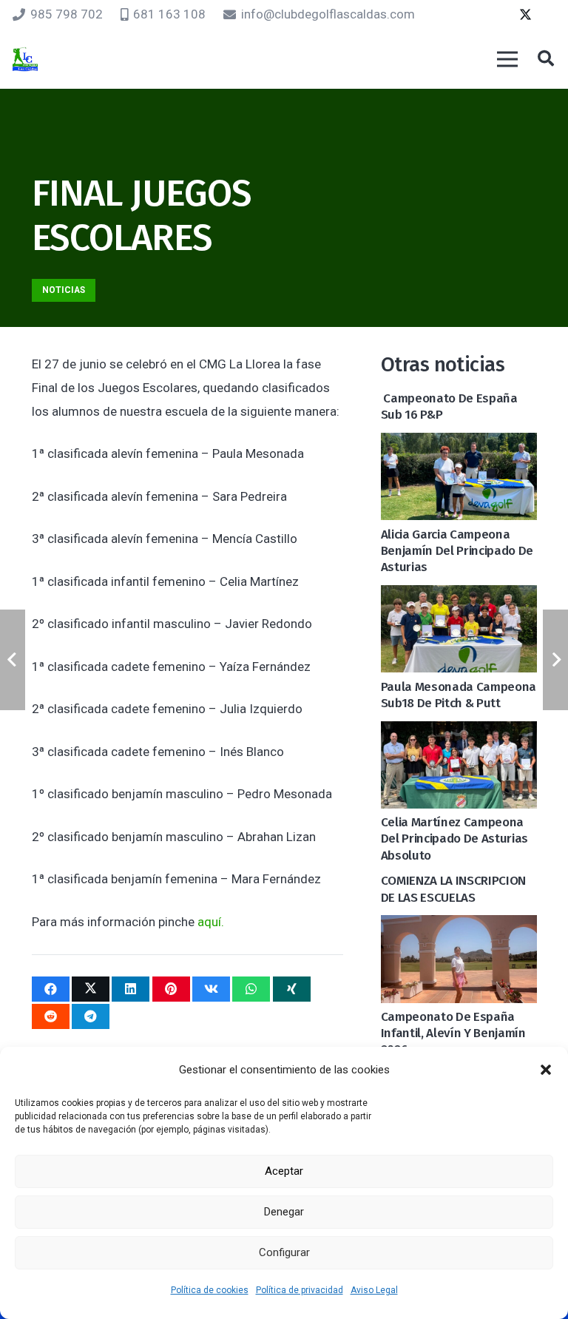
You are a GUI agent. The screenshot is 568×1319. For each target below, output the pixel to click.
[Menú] (507, 59)
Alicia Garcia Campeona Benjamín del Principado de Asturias (457, 551)
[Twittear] (90, 989)
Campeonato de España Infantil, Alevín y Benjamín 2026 (453, 1033)
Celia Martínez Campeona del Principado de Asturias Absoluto (454, 838)
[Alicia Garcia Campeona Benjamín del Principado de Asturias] (459, 444)
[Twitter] (525, 14)
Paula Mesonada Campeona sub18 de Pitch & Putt (458, 695)
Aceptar (284, 1171)
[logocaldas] (25, 59)
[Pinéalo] (171, 989)
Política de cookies (209, 1290)
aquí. (210, 921)
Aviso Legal (374, 1290)
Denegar (284, 1211)
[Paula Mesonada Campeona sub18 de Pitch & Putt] (459, 597)
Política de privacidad (299, 1290)
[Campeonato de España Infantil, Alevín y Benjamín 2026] (459, 927)
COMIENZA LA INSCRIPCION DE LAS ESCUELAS (453, 889)
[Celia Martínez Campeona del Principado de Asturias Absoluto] (459, 733)
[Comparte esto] (51, 989)
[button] (545, 1069)
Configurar (284, 1252)
